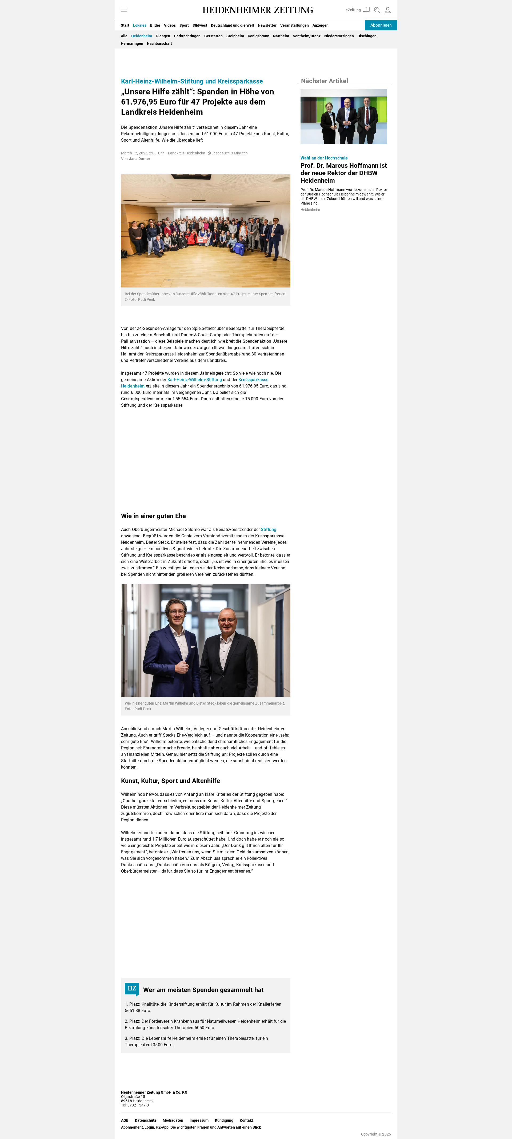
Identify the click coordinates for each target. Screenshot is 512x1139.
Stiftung (268, 529)
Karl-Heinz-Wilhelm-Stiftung (194, 379)
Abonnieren (381, 25)
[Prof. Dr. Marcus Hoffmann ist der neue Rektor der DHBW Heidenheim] (344, 118)
